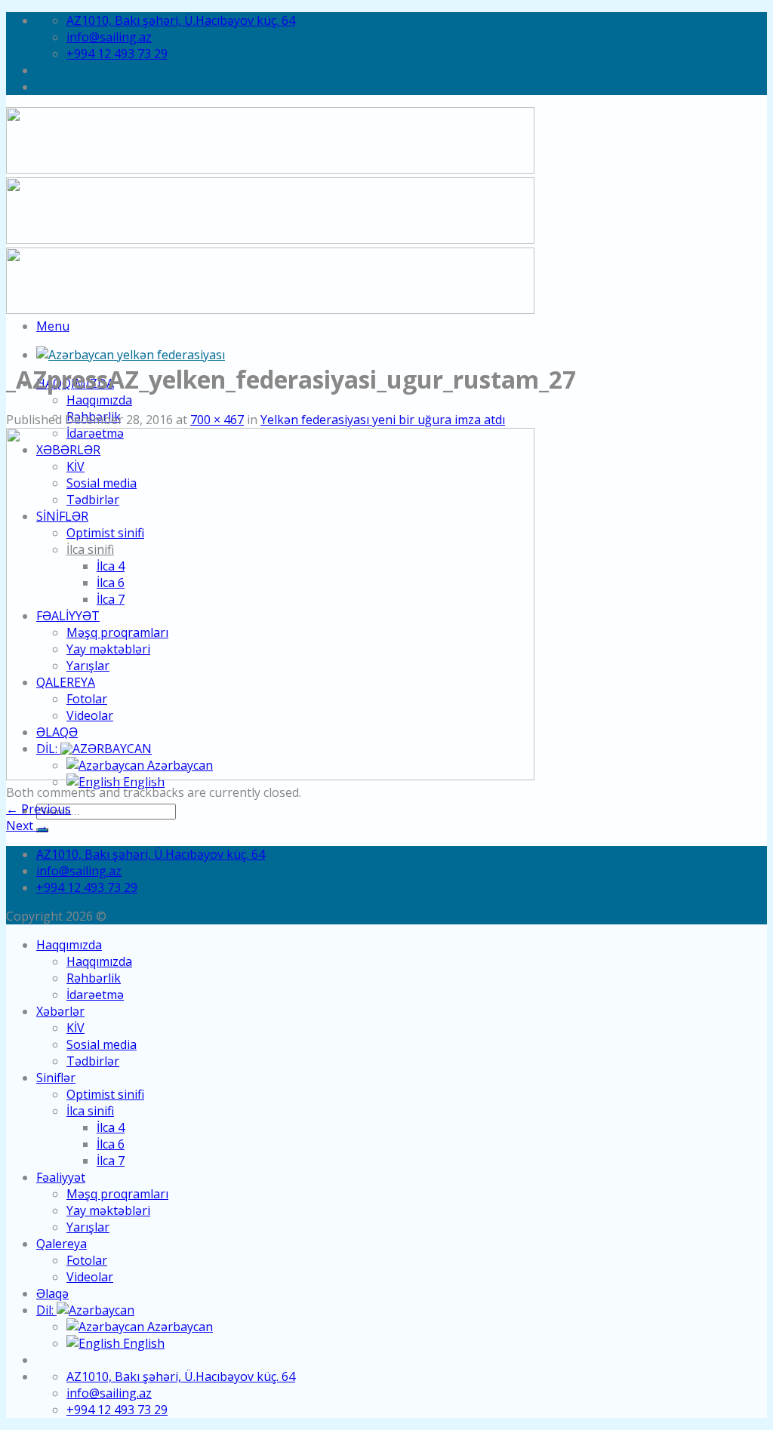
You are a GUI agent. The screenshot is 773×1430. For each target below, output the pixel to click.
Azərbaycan (178, 1326)
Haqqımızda (99, 400)
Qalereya (61, 1243)
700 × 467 (217, 419)
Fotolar (86, 1260)
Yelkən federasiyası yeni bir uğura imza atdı (382, 419)
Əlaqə (52, 1293)
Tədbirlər (92, 1061)
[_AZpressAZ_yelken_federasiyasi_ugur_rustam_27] (270, 775)
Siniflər (55, 1077)
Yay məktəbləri (108, 1210)
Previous (38, 809)
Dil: (46, 1310)
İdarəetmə (95, 994)
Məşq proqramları (117, 1194)
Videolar (89, 1277)
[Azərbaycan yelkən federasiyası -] (130, 354)
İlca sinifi (90, 1110)
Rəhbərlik (93, 978)
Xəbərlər (60, 1011)
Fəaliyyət (60, 1177)
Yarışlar (87, 1227)
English (142, 1343)
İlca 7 (111, 1160)
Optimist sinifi (105, 1094)
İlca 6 (111, 1144)
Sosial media (101, 1044)
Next (27, 825)
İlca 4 (111, 1127)
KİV (75, 1027)
